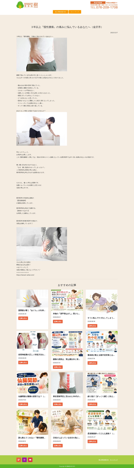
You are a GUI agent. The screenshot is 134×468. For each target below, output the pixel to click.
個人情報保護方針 (60, 12)
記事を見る (23, 318)
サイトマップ (75, 12)
